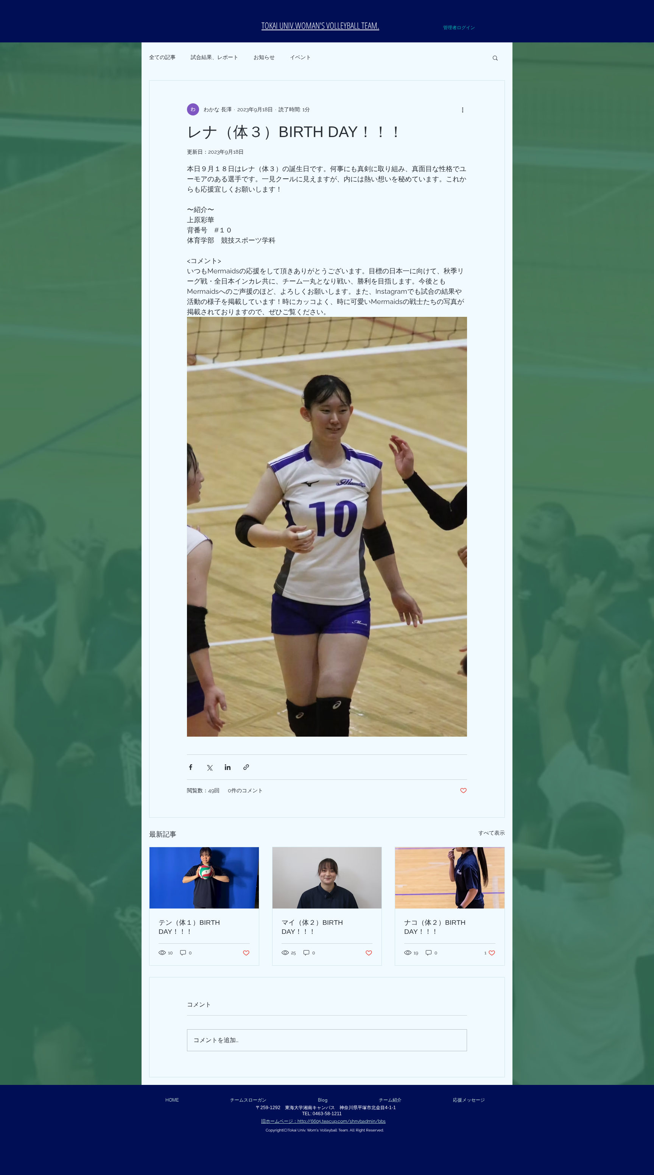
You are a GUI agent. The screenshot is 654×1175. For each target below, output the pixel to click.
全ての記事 (162, 57)
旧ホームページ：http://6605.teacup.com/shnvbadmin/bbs (323, 1121)
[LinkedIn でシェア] (227, 767)
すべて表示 (491, 833)
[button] (479, 14)
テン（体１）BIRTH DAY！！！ (189, 927)
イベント (300, 57)
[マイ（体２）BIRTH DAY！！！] (327, 878)
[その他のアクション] (462, 109)
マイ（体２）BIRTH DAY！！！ (312, 927)
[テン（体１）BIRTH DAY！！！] (204, 878)
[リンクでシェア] (246, 767)
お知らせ (264, 57)
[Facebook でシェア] (190, 767)
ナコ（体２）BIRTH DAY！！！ (435, 927)
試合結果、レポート (214, 57)
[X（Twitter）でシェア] (209, 767)
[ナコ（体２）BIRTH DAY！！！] (450, 878)
